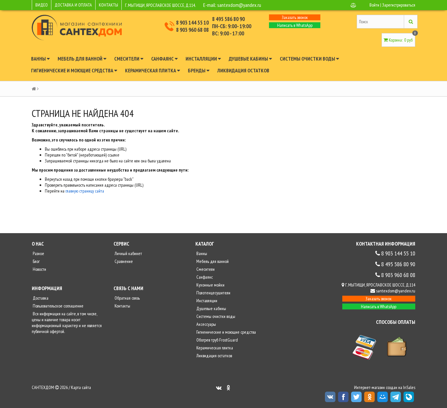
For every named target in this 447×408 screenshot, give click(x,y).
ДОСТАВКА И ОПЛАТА (73, 5)
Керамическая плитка (151, 70)
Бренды (197, 70)
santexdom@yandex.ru (239, 5)
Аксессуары (205, 324)
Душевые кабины (249, 58)
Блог (36, 261)
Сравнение (123, 261)
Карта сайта (81, 387)
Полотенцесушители (212, 293)
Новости (39, 269)
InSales (409, 387)
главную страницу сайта (84, 191)
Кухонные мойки (209, 285)
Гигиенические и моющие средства (72, 70)
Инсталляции (202, 58)
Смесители (127, 58)
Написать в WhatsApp (295, 25)
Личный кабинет (128, 253)
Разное (38, 253)
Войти (374, 5)
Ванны (39, 58)
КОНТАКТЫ (108, 5)
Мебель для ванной (80, 58)
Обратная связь (127, 298)
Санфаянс (163, 58)
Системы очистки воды (308, 58)
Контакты (122, 306)
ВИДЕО (41, 5)
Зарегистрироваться (398, 5)
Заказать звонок (295, 17)
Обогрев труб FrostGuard (216, 340)
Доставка (40, 298)
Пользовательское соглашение (57, 306)
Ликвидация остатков (243, 70)
